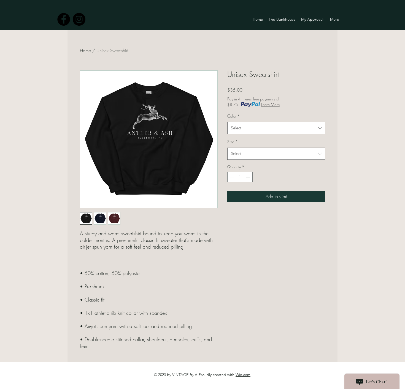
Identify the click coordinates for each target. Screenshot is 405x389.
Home (85, 50)
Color (233, 116)
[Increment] (248, 177)
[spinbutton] (240, 177)
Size (232, 141)
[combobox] (276, 128)
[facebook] (63, 19)
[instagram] (79, 19)
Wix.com (243, 374)
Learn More (270, 104)
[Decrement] (231, 177)
